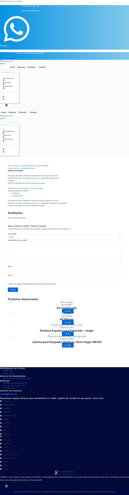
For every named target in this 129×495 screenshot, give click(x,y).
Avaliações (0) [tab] (17, 196)
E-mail (10, 275)
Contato (42, 67)
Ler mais (68, 311)
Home (12, 67)
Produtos (31, 67)
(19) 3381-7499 (34, 6)
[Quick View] (61, 311)
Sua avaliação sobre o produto (18, 240)
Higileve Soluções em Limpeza (11, 1)
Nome (10, 266)
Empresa (21, 67)
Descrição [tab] (16, 193)
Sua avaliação (12, 234)
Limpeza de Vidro (14, 168)
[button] (31, 67)
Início (10, 166)
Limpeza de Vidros (28, 166)
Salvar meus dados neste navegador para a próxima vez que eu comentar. (33, 284)
